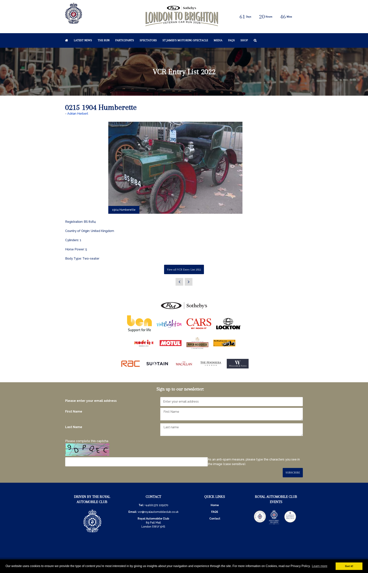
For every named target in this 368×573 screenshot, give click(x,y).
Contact (214, 518)
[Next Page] (188, 282)
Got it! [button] (349, 566)
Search (255, 40)
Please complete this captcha (86, 441)
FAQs (231, 40)
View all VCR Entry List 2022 (184, 269)
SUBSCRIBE (293, 472)
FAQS (214, 511)
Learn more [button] (319, 566)
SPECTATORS (148, 40)
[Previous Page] (179, 282)
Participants (124, 40)
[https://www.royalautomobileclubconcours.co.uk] (260, 523)
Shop (244, 40)
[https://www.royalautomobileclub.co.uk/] (92, 532)
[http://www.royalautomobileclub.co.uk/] (73, 21)
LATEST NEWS (83, 40)
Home (66, 40)
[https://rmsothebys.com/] (184, 309)
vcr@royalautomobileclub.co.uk (158, 511)
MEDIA (218, 40)
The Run (103, 40)
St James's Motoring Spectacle (185, 40)
